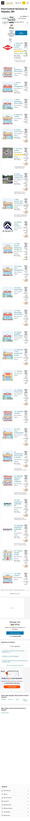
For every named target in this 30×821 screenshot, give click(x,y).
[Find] (23, 2)
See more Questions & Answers (15, 665)
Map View (6, 18)
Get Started (21, 33)
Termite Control (5, 712)
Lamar (17, 699)
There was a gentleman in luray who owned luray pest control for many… (15, 661)
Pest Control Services (19, 49)
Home (2, 590)
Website (16, 53)
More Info (21, 53)
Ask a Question (16, 646)
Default (25, 16)
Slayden (11, 590)
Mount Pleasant (25, 700)
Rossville (3, 699)
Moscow (11, 699)
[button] (28, 3)
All (14, 18)
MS (6, 590)
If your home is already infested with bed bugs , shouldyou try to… (13, 651)
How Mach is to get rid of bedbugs (10, 656)
